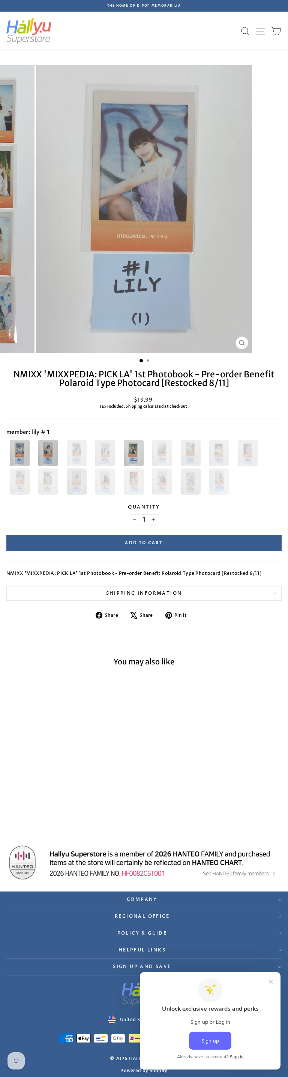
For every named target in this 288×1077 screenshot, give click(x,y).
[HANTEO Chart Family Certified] (144, 862)
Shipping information (144, 593)
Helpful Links (142, 950)
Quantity (144, 507)
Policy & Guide (142, 933)
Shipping (134, 406)
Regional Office (142, 916)
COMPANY (142, 899)
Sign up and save (142, 966)
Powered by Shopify (143, 1071)
